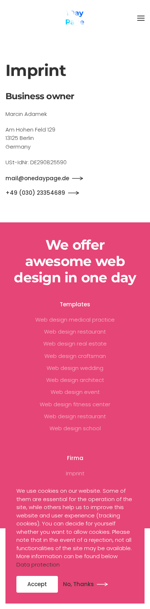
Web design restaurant (75, 331)
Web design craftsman (75, 356)
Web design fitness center (75, 404)
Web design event (75, 392)
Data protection (38, 564)
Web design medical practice (75, 319)
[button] (141, 18)
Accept (37, 584)
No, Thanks (78, 584)
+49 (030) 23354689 (35, 193)
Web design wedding (75, 368)
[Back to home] (75, 18)
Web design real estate (75, 343)
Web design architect (75, 380)
